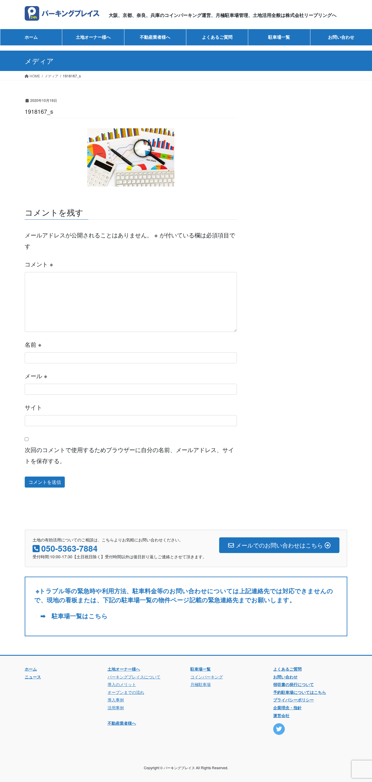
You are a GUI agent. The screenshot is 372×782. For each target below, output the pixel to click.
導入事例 (116, 700)
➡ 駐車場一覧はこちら (71, 616)
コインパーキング (206, 677)
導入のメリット (122, 684)
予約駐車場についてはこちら (299, 692)
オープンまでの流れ (126, 692)
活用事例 (116, 707)
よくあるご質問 (287, 669)
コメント (39, 264)
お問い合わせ (285, 677)
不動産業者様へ (122, 723)
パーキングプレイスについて (134, 677)
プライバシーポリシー (293, 700)
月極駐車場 (200, 684)
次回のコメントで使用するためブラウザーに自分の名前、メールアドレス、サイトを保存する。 (129, 455)
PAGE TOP (357, 752)
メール (36, 376)
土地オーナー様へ (124, 669)
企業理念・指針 (287, 707)
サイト (33, 407)
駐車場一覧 (200, 669)
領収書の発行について (293, 684)
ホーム (31, 669)
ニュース (33, 677)
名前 (33, 344)
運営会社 (281, 715)
